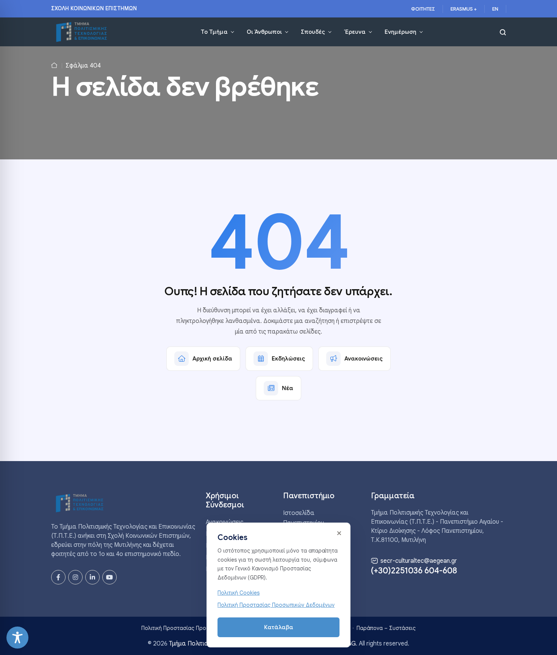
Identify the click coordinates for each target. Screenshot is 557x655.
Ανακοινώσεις (224, 522)
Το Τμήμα (214, 31)
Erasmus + (464, 9)
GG (351, 643)
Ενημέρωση (400, 31)
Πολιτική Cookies (238, 592)
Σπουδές (313, 31)
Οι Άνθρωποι (264, 31)
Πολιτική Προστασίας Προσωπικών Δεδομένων (199, 628)
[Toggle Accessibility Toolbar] (17, 637)
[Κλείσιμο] (339, 533)
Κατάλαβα (278, 627)
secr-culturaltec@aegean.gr (418, 561)
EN (495, 9)
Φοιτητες (423, 9)
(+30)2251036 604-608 (414, 571)
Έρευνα (355, 31)
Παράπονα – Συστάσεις (386, 628)
